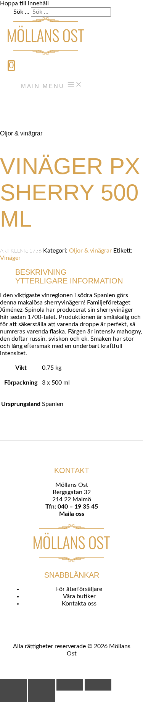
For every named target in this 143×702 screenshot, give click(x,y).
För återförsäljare (79, 589)
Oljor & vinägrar (21, 133)
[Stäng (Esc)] (98, 685)
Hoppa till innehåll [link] (24, 3)
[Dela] (69, 685)
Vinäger (10, 258)
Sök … (21, 12)
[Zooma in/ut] (13, 685)
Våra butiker (79, 596)
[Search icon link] (12, 103)
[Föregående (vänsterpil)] (13, 696)
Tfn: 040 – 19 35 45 (71, 507)
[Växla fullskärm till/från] (41, 685)
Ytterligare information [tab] (69, 281)
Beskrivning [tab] (41, 272)
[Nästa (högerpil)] (41, 696)
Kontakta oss (79, 604)
